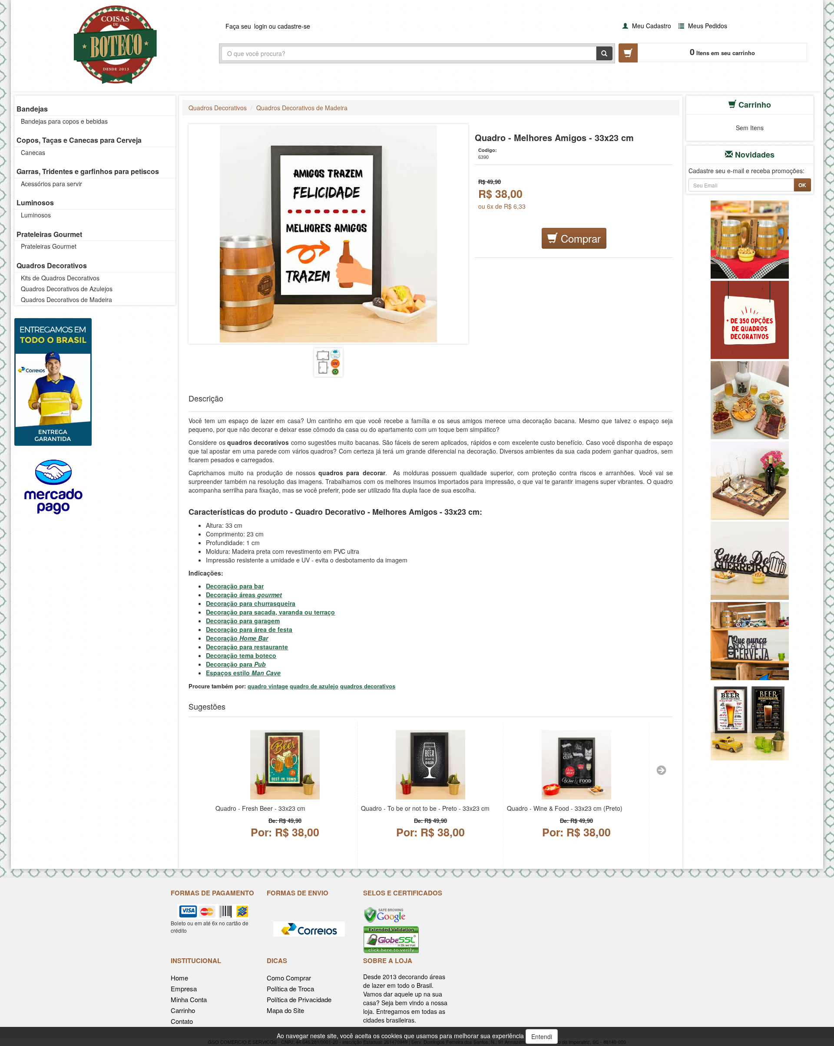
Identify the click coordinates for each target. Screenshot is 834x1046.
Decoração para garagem (243, 620)
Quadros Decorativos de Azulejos (67, 288)
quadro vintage (268, 686)
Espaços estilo (243, 672)
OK (802, 185)
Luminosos (35, 202)
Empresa (184, 988)
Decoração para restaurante (247, 646)
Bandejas (32, 109)
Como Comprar (289, 977)
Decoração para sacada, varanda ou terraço (270, 612)
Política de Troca (290, 988)
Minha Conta (189, 999)
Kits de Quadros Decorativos (60, 277)
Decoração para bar (235, 586)
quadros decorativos (367, 686)
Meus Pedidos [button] (706, 25)
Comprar (579, 238)
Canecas (33, 152)
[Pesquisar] (604, 53)
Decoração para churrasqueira (250, 603)
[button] (646, 25)
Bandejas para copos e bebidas (64, 121)
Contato (182, 1021)
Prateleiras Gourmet (49, 234)
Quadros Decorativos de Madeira (66, 299)
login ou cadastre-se (282, 26)
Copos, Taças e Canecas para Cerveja (79, 140)
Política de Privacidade (299, 999)
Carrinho (183, 1010)
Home (179, 977)
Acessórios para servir (51, 183)
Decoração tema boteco (241, 655)
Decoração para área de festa (249, 629)
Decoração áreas (244, 594)
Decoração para (236, 664)
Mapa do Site (285, 1010)
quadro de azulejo (314, 686)
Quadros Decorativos (52, 265)
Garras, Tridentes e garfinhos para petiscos (88, 171)
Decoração (237, 638)
